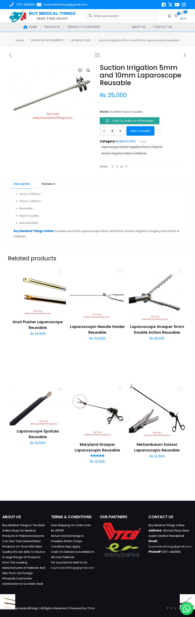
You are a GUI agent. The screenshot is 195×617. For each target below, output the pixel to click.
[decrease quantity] (104, 131)
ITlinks (91, 608)
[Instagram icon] (179, 608)
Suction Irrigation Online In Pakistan (123, 153)
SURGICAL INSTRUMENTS (47, 40)
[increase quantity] (120, 131)
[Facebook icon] (167, 608)
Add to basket (140, 131)
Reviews (48, 184)
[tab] (22, 184)
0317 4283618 (26, 4)
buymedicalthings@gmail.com (65, 4)
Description (22, 184)
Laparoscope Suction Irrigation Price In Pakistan (131, 147)
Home (20, 40)
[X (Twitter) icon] (171, 608)
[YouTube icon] (175, 608)
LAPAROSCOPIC (81, 40)
